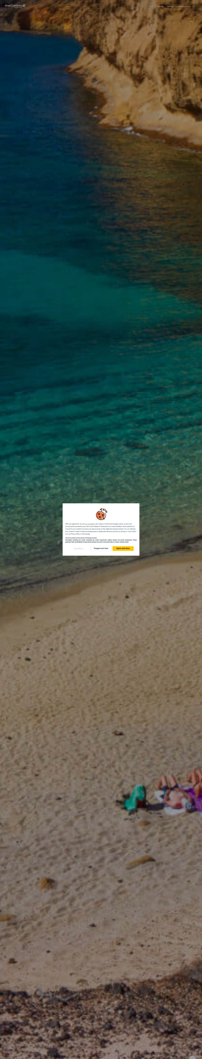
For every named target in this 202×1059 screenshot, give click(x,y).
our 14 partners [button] (90, 524)
